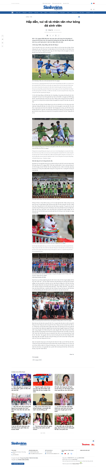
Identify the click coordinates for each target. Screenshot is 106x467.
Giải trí (46, 12)
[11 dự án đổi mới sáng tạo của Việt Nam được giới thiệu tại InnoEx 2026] (21, 419)
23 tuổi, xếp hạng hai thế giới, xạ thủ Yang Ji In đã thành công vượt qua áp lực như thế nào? (64, 388)
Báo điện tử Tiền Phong (53, 7)
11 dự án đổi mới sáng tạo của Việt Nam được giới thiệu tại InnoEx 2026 (20, 427)
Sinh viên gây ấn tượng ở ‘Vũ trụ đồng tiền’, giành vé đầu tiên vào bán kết (21, 388)
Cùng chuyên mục (18, 372)
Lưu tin (2, 43)
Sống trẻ (24, 12)
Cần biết (88, 12)
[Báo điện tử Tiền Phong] (85, 445)
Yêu (41, 12)
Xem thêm (94, 13)
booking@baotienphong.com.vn (36, 453)
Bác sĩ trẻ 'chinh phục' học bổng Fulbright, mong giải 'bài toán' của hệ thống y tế (42, 408)
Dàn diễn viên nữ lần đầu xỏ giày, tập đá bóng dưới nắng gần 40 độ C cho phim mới (64, 427)
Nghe (2, 36)
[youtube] (94, 3)
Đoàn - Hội (18, 12)
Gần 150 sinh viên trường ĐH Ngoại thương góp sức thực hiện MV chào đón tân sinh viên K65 (21, 409)
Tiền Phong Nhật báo (56, 3)
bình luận (58, 35)
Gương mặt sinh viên (54, 12)
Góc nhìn (36, 12)
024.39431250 (16, 454)
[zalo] (72, 454)
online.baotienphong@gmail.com (52, 453)
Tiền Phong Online (46, 3)
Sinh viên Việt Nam (18, 444)
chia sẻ (47, 35)
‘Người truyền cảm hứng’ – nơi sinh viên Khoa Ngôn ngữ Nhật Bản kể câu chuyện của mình (42, 389)
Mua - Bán (82, 12)
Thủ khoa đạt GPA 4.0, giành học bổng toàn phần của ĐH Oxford (42, 427)
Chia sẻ (2, 39)
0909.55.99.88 (33, 452)
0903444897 (49, 452)
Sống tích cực (74, 12)
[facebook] (91, 3)
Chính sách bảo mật (85, 450)
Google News (79, 17)
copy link (53, 35)
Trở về (2, 46)
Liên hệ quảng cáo (33, 450)
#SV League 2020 (37, 360)
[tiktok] (69, 453)
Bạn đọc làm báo (18, 463)
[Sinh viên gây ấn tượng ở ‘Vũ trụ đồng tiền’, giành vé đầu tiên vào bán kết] (21, 380)
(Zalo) (38, 452)
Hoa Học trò (66, 3)
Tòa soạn (13, 450)
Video (68, 12)
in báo (56, 35)
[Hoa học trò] (93, 445)
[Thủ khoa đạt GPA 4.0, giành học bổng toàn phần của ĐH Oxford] (43, 419)
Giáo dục (30, 12)
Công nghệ (62, 12)
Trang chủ (12, 13)
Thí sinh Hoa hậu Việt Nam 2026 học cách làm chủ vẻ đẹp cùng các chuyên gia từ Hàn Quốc (64, 409)
